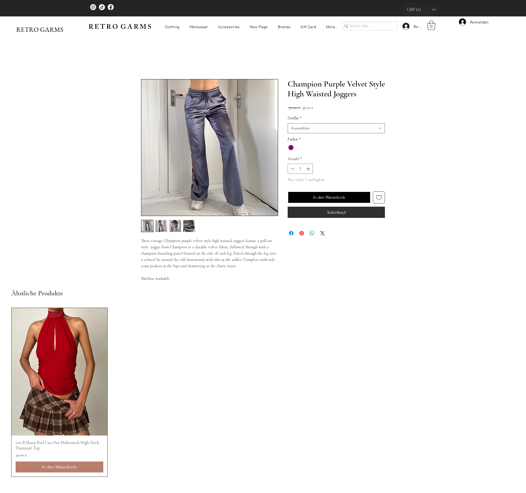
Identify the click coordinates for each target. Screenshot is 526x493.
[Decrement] (291, 170)
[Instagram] (93, 7)
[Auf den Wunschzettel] (379, 198)
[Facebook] (111, 7)
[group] (263, 393)
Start (145, 60)
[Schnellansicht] (59, 373)
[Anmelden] (406, 26)
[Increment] (308, 170)
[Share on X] (322, 234)
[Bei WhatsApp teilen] (312, 234)
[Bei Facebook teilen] (291, 234)
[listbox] (421, 9)
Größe (294, 119)
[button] (421, 9)
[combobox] (336, 129)
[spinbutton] (300, 170)
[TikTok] (102, 7)
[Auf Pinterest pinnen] (301, 234)
